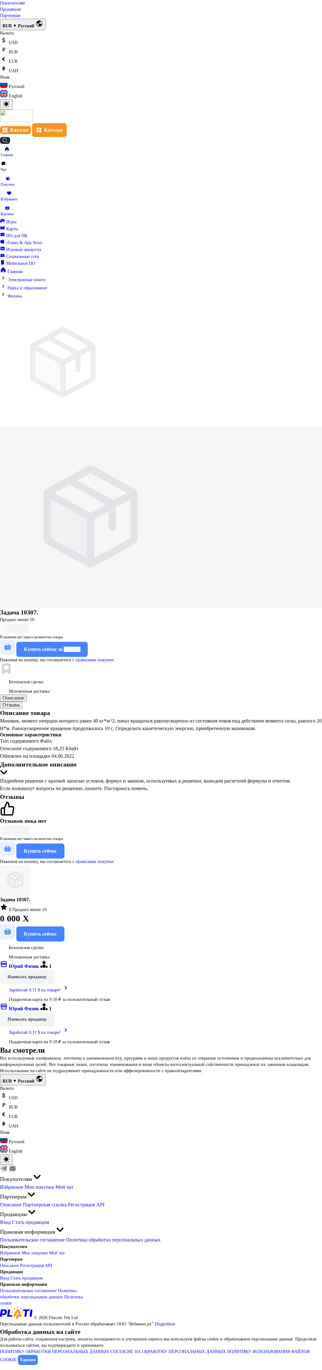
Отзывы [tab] (11, 704)
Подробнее (165, 1324)
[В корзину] (7, 647)
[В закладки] (6, 669)
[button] (7, 152)
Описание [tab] (13, 698)
